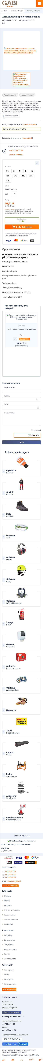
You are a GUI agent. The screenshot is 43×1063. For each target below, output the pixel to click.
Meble (21, 769)
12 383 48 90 (10, 877)
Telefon (7, 396)
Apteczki (21, 661)
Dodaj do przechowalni (37, 163)
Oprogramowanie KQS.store (12, 1055)
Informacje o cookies (12, 910)
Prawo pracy (8, 970)
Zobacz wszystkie (10, 886)
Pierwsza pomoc (10, 984)
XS (7, 171)
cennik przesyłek (30, 124)
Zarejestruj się (9, 209)
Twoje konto (8, 945)
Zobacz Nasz (9, 989)
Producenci (8, 924)
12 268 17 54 (16, 150)
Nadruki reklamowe (11, 920)
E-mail (6, 404)
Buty (21, 509)
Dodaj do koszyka (24, 227)
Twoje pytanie (9, 413)
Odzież (21, 487)
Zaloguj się (8, 935)
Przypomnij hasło (10, 949)
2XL (7, 176)
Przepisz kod (36, 430)
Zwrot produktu (10, 959)
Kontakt (7, 901)
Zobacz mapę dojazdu (12, 1012)
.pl (35, 1055)
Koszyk (7, 954)
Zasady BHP (8, 979)
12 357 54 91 (10, 874)
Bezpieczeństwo (21, 813)
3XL (15, 176)
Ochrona (21, 531)
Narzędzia (21, 705)
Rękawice (21, 465)
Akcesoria (21, 791)
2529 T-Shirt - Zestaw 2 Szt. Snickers (21, 330)
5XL (30, 176)
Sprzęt (21, 618)
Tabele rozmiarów (11, 116)
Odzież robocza (17, 11)
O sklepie (7, 896)
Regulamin (8, 905)
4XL (23, 176)
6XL (7, 181)
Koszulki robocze (33, 11)
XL (32, 171)
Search (12, 1060)
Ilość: (6, 194)
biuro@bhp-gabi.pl (14, 881)
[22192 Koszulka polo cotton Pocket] (21, 841)
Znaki (21, 726)
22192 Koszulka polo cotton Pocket (16, 845)
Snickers (21, 325)
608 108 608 (15, 155)
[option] (21, 50)
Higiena (21, 639)
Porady (6, 975)
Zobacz (22, 339)
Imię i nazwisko (9, 387)
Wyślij (21, 442)
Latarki (21, 748)
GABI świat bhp (9, 4)
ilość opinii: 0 (27, 138)
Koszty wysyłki (9, 915)
